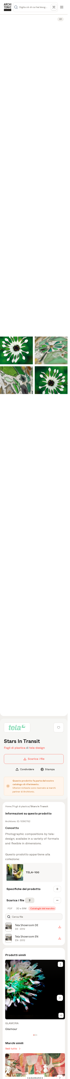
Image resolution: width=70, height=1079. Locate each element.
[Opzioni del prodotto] (60, 964)
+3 (61, 1015)
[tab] (10, 908)
